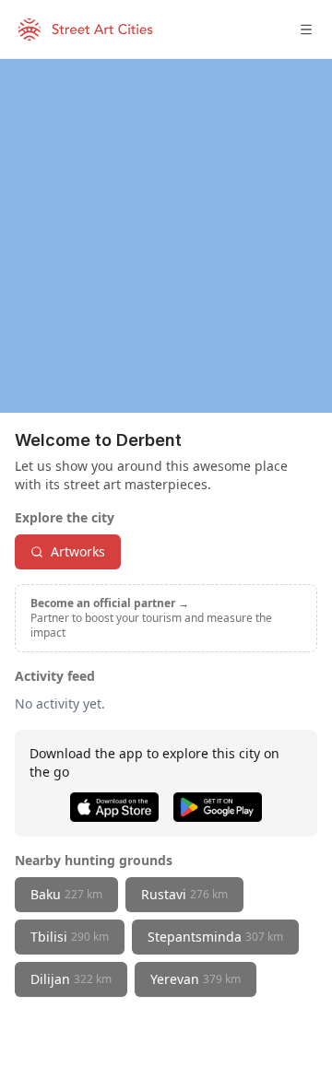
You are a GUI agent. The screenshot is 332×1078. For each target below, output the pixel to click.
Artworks (78, 551)
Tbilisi (69, 936)
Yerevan (195, 979)
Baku (66, 894)
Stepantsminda (215, 936)
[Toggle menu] (306, 29)
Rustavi (184, 894)
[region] (166, 236)
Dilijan (71, 979)
